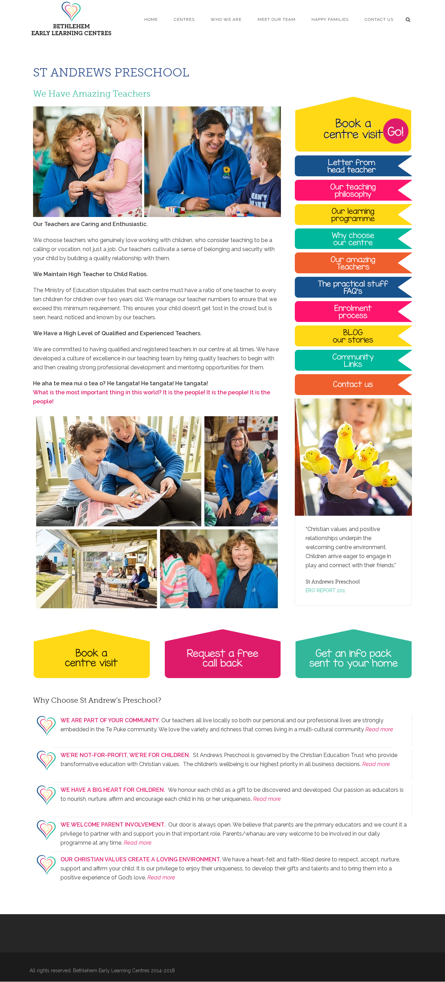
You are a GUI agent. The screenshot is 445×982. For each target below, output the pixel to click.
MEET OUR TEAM (277, 19)
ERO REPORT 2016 (327, 590)
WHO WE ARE (226, 19)
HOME (151, 19)
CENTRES (184, 19)
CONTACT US (379, 19)
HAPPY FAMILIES (330, 19)
